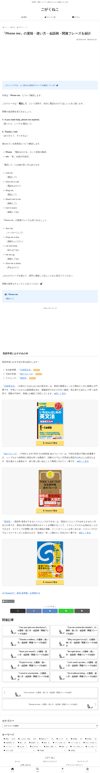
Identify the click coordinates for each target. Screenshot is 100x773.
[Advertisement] (50, 59)
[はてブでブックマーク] (50, 611)
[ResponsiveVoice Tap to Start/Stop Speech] (6, 294)
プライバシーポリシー (74, 765)
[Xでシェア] (18, 611)
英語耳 (23, 378)
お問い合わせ (25, 765)
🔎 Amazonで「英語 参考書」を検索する (21, 593)
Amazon (36, 370)
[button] (82, 611)
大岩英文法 (25, 370)
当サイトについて (50, 761)
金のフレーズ (26, 374)
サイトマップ (82, 761)
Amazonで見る (51, 443)
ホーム (17, 761)
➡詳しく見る (60, 393)
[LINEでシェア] (66, 611)
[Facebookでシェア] (34, 611)
